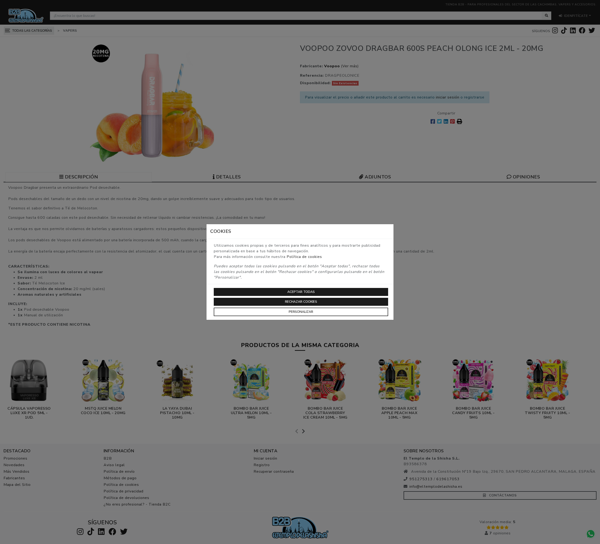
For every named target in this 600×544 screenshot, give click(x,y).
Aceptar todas (301, 292)
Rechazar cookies (301, 301)
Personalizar (301, 312)
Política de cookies (304, 256)
